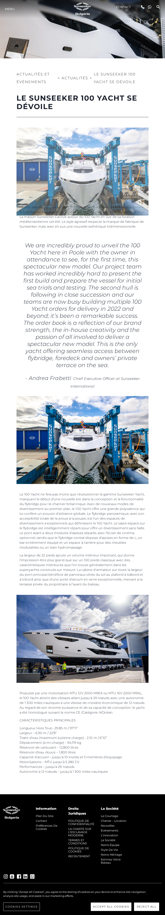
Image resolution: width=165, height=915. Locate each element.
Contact (123, 7)
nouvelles (107, 825)
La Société (108, 840)
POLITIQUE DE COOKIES (78, 849)
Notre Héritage (111, 854)
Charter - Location (113, 821)
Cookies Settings (21, 906)
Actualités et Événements (33, 78)
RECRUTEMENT (79, 856)
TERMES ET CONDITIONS (77, 841)
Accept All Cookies (111, 906)
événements (109, 830)
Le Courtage (109, 816)
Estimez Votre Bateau (111, 861)
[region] (82, 900)
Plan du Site (44, 816)
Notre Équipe (110, 845)
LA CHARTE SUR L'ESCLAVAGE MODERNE (79, 832)
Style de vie (109, 850)
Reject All (147, 906)
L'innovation (109, 835)
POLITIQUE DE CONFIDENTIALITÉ (81, 822)
